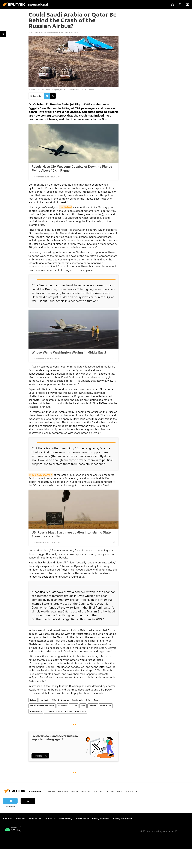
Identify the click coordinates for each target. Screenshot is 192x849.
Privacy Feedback (100, 818)
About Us (7, 818)
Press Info (20, 818)
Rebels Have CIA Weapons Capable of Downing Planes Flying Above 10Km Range (72, 168)
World (51, 791)
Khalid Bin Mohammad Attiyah (42, 705)
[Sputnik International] (15, 7)
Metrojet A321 (105, 705)
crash (83, 705)
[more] (114, 176)
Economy (86, 791)
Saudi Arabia (77, 700)
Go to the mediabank (85, 90)
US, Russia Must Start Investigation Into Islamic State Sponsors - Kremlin (71, 534)
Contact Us (50, 818)
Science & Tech (114, 791)
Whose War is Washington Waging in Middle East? (69, 352)
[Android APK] (12, 829)
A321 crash (62, 705)
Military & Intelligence (60, 700)
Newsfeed (44, 700)
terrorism (93, 705)
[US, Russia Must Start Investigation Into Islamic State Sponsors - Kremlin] (73, 509)
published (66, 207)
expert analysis (36, 711)
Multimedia (131, 791)
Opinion (33, 700)
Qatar (88, 700)
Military (99, 791)
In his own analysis (40, 475)
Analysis (73, 705)
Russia (96, 700)
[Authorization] (173, 5)
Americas (63, 791)
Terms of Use (35, 818)
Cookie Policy (65, 818)
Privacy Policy (82, 818)
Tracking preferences (122, 818)
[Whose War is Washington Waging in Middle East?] (73, 329)
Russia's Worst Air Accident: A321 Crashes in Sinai (65, 711)
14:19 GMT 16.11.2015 (38, 32)
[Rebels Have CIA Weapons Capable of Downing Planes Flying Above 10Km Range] (73, 143)
